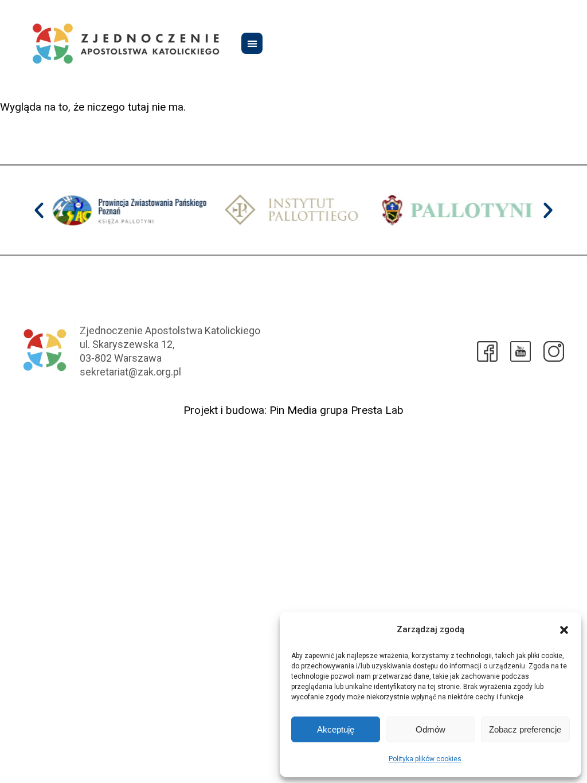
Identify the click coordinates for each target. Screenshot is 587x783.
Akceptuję (335, 729)
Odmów (430, 729)
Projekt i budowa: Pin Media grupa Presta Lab (293, 410)
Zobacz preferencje (525, 729)
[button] (564, 630)
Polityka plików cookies (425, 759)
